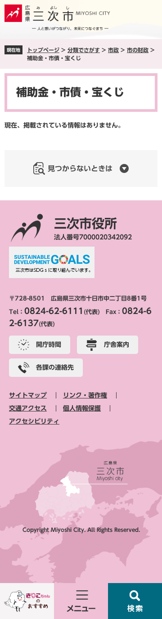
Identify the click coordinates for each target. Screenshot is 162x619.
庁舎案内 (116, 344)
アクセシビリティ (34, 421)
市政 (113, 50)
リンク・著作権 (85, 395)
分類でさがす (84, 50)
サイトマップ (28, 395)
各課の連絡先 (55, 367)
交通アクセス (28, 408)
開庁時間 (48, 344)
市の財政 (137, 50)
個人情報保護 (82, 408)
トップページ (43, 50)
